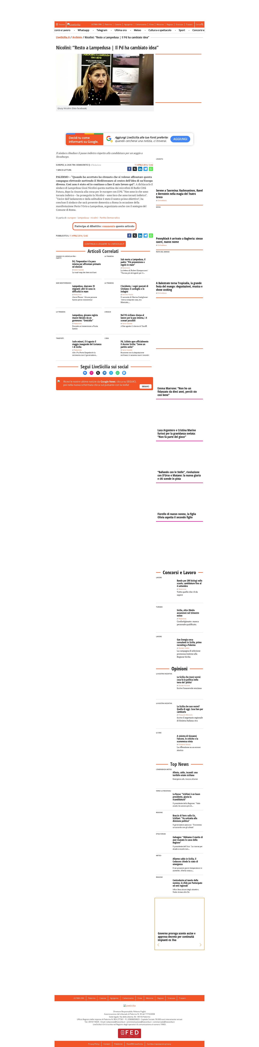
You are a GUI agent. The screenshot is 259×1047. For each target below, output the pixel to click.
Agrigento (128, 24)
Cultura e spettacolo (148, 30)
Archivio (77, 37)
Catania (118, 24)
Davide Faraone (184, 685)
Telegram (91, 30)
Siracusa (179, 24)
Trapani (189, 24)
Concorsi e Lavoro (191, 30)
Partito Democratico (110, 217)
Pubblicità (118, 1044)
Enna (151, 24)
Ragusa (170, 24)
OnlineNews (162, 200)
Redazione (96, 165)
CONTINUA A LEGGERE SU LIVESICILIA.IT (104, 243)
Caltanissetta (140, 24)
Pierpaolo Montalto (186, 715)
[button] (158, 945)
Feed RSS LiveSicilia (135, 1044)
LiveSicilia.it (63, 37)
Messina (160, 24)
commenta (108, 226)
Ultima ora (110, 30)
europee (71, 217)
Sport (171, 30)
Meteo (126, 30)
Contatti (107, 1044)
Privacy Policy (93, 1044)
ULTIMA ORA (96, 24)
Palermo (108, 24)
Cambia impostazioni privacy (159, 1044)
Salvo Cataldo (79, 270)
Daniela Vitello (127, 295)
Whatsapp (72, 30)
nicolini (94, 217)
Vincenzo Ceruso (185, 744)
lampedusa (83, 217)
